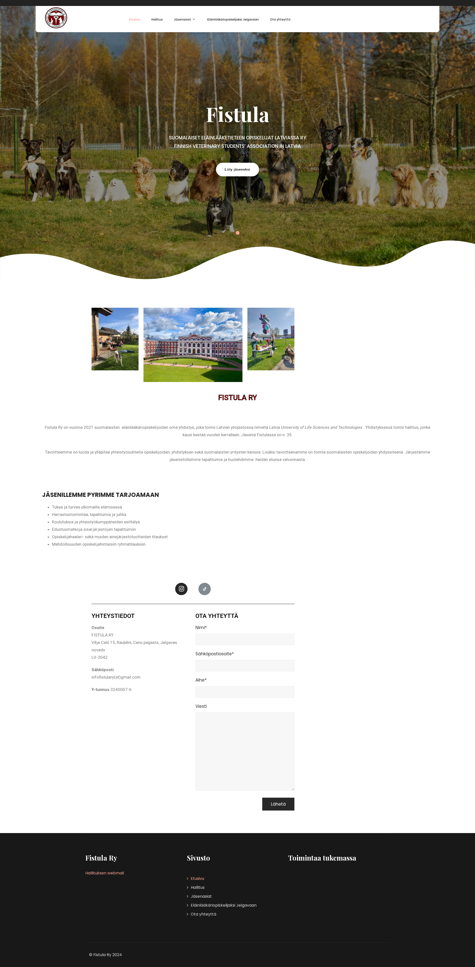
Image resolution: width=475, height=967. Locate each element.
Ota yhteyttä (280, 19)
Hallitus (157, 19)
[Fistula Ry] (56, 18)
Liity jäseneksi (237, 169)
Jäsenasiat (182, 19)
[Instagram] (181, 589)
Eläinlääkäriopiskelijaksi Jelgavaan (233, 19)
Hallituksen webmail (104, 873)
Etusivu (134, 19)
